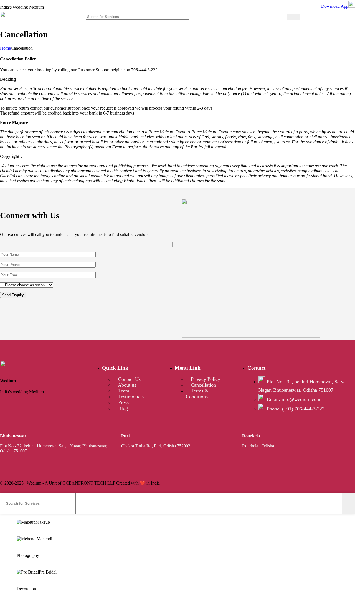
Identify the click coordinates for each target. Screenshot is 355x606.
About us (126, 385)
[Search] (293, 17)
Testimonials (130, 396)
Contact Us (129, 379)
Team (123, 391)
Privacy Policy (204, 379)
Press (123, 402)
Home (5, 48)
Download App (334, 6)
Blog (122, 408)
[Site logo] (29, 20)
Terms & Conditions (197, 393)
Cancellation (202, 385)
